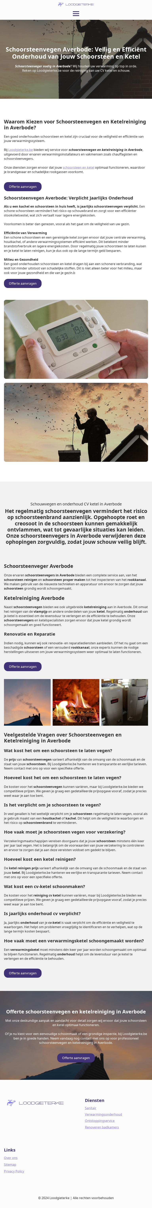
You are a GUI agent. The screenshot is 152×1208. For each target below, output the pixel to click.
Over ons (11, 1158)
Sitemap (10, 1164)
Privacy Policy (14, 1171)
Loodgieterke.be (20, 150)
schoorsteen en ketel (78, 167)
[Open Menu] (76, 13)
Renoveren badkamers (102, 1127)
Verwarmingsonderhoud (103, 1114)
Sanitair (90, 1108)
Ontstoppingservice (100, 1121)
